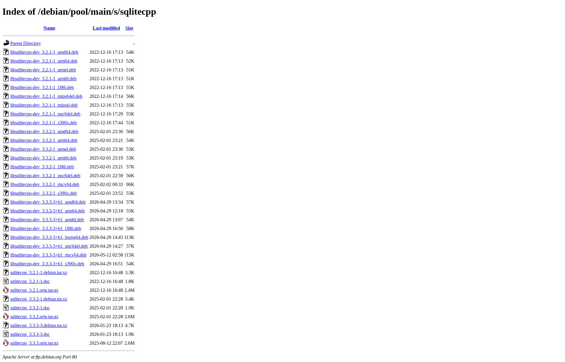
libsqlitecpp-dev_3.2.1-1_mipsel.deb (44, 105)
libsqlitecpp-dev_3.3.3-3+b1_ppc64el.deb (49, 246)
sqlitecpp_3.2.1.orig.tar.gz (34, 290)
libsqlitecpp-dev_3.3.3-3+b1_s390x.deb (47, 263)
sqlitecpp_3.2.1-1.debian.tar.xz (38, 272)
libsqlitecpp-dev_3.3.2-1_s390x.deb (43, 193)
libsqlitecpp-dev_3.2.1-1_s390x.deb (43, 122)
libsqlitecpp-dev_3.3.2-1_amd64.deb (44, 131)
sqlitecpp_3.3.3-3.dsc (30, 334)
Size (129, 28)
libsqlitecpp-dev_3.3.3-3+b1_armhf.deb (47, 219)
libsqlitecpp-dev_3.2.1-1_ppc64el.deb (45, 113)
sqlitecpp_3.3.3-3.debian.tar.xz (38, 325)
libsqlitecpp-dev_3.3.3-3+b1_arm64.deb (47, 210)
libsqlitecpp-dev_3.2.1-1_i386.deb (42, 87)
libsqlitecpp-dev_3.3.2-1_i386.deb (42, 166)
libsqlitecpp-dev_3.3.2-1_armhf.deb (43, 157)
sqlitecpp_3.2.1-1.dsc (30, 281)
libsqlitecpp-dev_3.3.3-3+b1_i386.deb (45, 228)
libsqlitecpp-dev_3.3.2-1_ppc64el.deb (45, 175)
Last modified (106, 28)
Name (49, 28)
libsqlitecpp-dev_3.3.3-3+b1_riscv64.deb (48, 254)
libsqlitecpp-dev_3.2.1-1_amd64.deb (44, 52)
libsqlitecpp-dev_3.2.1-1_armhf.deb (43, 78)
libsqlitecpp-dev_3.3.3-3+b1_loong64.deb (49, 237)
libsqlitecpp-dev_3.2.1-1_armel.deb (43, 69)
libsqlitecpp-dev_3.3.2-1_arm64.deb (43, 140)
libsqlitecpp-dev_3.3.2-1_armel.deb (43, 149)
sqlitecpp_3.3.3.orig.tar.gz (34, 343)
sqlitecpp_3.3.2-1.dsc (30, 307)
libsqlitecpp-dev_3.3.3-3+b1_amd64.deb (48, 202)
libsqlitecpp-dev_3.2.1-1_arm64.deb (43, 60)
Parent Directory (25, 43)
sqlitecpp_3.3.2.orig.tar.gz (34, 316)
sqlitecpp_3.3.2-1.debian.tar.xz (38, 298)
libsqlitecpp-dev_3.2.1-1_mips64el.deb (46, 96)
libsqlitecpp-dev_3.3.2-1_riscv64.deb (44, 184)
